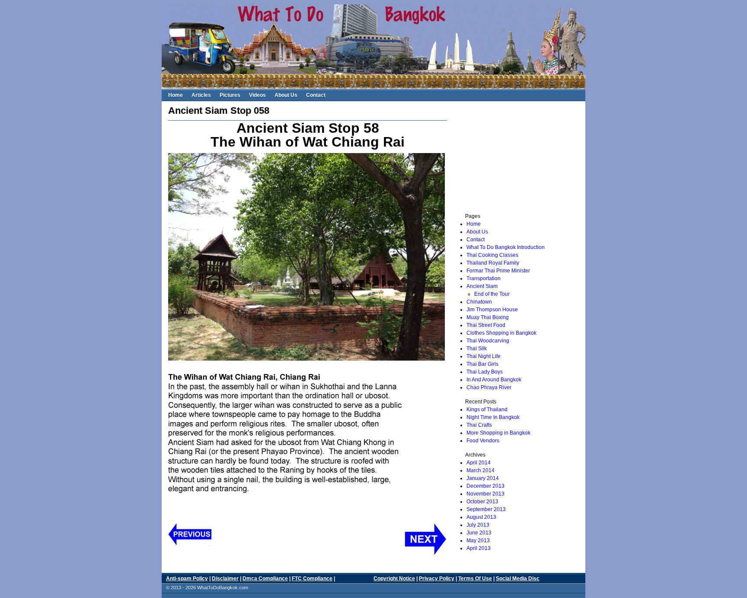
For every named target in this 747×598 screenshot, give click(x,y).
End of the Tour (492, 294)
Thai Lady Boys (484, 372)
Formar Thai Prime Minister (498, 271)
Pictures (230, 95)
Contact (316, 95)
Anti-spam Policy (187, 579)
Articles (201, 95)
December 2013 (485, 486)
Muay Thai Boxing (487, 317)
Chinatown (479, 302)
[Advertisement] (513, 156)
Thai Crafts (479, 425)
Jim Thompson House (492, 310)
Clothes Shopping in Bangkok (501, 333)
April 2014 (478, 463)
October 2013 (482, 502)
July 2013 (477, 525)
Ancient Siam (482, 286)
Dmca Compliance (265, 579)
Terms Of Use (475, 579)
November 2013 (485, 494)
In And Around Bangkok (493, 380)
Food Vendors (482, 441)
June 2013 (479, 533)
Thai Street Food (485, 325)
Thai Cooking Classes (492, 255)
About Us (286, 95)
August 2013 (481, 517)
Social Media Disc (518, 579)
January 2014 (482, 478)
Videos (257, 95)
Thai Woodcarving (487, 341)
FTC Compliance (312, 579)
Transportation (483, 278)
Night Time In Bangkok (493, 417)
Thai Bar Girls (482, 364)
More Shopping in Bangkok (498, 433)
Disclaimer (225, 579)
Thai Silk (476, 348)
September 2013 (486, 509)
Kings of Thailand (487, 409)
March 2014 (480, 470)
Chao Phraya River (488, 387)
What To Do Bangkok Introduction (505, 247)
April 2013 (478, 548)
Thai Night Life (483, 356)
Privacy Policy (436, 579)
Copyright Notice (394, 579)
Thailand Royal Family (492, 263)
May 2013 (478, 540)
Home (175, 95)
